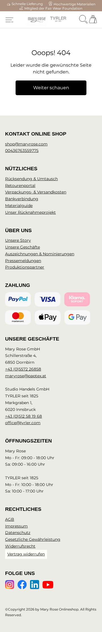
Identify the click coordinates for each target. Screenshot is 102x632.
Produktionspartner (24, 267)
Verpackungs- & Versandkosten (35, 192)
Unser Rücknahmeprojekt (30, 212)
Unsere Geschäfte (22, 247)
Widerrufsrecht (20, 546)
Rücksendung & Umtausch (31, 178)
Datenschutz (17, 532)
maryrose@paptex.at (25, 375)
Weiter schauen (51, 87)
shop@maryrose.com (26, 144)
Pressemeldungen (23, 260)
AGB (9, 519)
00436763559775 (22, 150)
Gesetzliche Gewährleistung (32, 539)
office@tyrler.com (23, 422)
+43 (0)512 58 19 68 (23, 416)
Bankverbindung (21, 198)
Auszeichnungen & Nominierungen (39, 253)
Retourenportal (20, 185)
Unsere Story (18, 240)
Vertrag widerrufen (26, 554)
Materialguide (19, 205)
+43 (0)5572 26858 (23, 369)
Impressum (16, 526)
